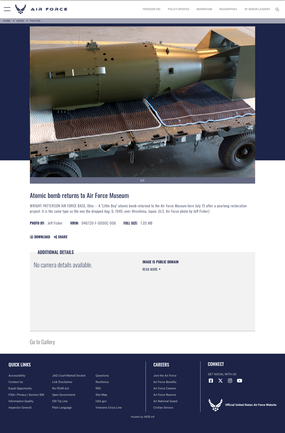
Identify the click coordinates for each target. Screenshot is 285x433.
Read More (150, 269)
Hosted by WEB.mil (142, 416)
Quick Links (20, 364)
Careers (161, 364)
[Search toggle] (278, 9)
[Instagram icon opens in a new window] (230, 381)
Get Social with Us (222, 374)
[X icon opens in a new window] (220, 381)
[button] (6, 9)
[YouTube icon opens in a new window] (239, 381)
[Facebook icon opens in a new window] (211, 381)
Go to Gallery (42, 341)
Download (41, 236)
